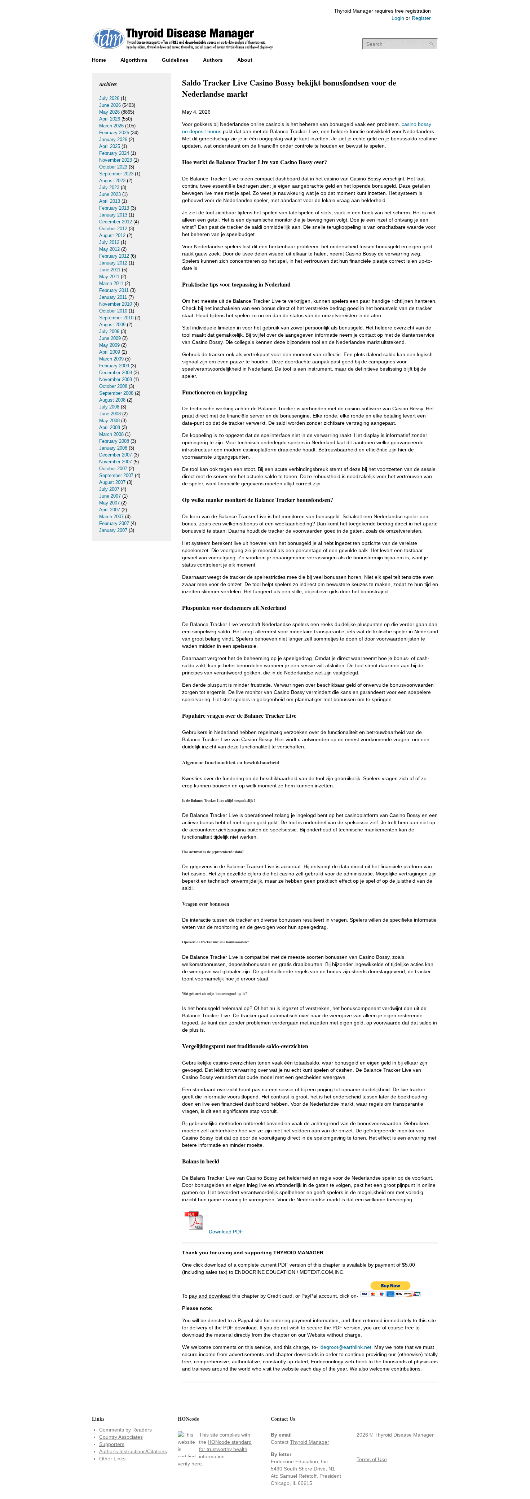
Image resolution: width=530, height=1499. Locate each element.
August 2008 (112, 400)
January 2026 (113, 139)
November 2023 (115, 160)
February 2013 (114, 208)
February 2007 (114, 523)
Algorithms (133, 60)
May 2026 (109, 112)
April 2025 (109, 146)
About (244, 60)
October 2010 (113, 311)
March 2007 (111, 516)
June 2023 (110, 194)
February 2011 (114, 290)
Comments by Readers (125, 1430)
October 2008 (113, 386)
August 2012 (112, 235)
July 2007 (109, 489)
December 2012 (115, 221)
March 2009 (111, 359)
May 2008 (109, 420)
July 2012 (109, 242)
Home (99, 60)
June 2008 (110, 413)
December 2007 (115, 455)
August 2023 (112, 180)
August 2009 (112, 324)
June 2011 (109, 269)
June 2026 (110, 105)
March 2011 (111, 283)
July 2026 (109, 98)
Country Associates (121, 1437)
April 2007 (109, 509)
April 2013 (109, 201)
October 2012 (113, 228)
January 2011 (113, 297)
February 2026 (114, 132)
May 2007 (109, 503)
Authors (213, 60)
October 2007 (113, 468)
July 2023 (109, 187)
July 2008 (109, 407)
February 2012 (114, 256)
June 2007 (110, 496)
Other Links (112, 1458)
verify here (190, 1464)
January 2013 (113, 215)
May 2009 (109, 345)
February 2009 (114, 365)
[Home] (183, 50)
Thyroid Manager (309, 1442)
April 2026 (109, 119)
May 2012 (109, 249)
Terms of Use (372, 1459)
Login (398, 18)
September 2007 (116, 475)
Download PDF (225, 1231)
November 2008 (115, 379)
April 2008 (109, 427)
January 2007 (113, 530)
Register (421, 18)
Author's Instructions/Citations (133, 1451)
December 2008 (115, 372)
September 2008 (116, 393)
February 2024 (114, 153)
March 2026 (111, 125)
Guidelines (175, 60)
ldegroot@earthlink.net (345, 1347)
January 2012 (113, 263)
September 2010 (116, 317)
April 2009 (109, 352)
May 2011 (109, 276)
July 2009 (109, 331)
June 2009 (110, 338)
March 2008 (111, 434)
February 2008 (114, 441)
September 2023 (116, 173)
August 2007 (112, 482)
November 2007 (115, 461)
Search (431, 44)
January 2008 (113, 448)
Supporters (111, 1444)
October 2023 (113, 167)
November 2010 (115, 304)
